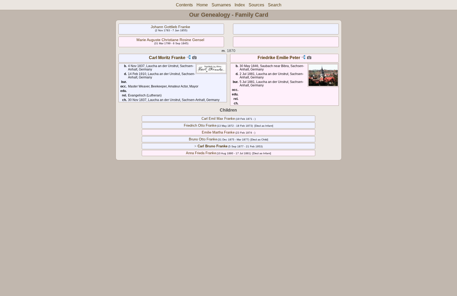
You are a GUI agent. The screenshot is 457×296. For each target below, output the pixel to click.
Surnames (221, 5)
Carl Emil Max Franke (218, 119)
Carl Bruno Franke (212, 146)
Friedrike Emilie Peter (279, 57)
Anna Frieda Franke (201, 153)
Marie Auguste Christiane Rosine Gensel (170, 40)
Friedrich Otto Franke (200, 125)
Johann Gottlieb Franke (170, 27)
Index (240, 5)
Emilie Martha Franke (218, 132)
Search (274, 5)
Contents (184, 5)
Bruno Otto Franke (203, 139)
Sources (256, 5)
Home (202, 5)
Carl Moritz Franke (167, 57)
